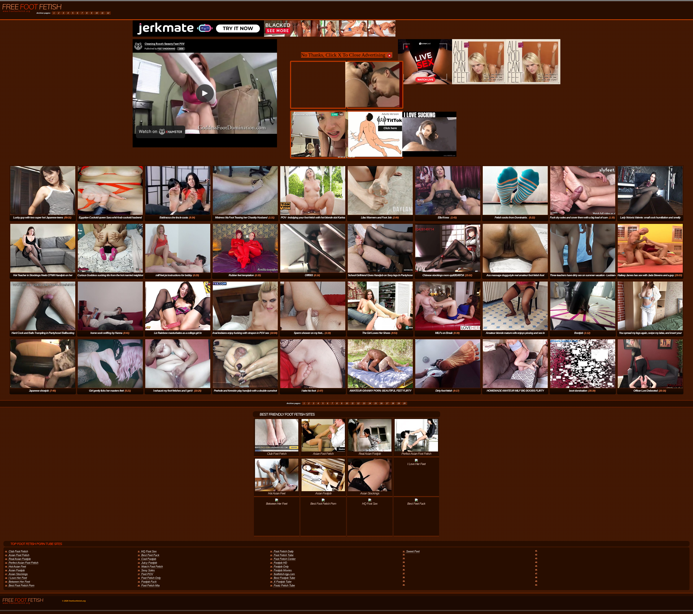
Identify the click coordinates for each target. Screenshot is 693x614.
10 (97, 13)
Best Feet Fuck (150, 555)
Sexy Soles (148, 570)
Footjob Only (281, 566)
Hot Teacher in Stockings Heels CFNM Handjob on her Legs (42, 278)
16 (381, 403)
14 (370, 403)
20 (404, 403)
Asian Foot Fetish (19, 555)
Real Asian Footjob (20, 558)
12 (108, 13)
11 (102, 13)
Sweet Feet (413, 551)
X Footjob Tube (282, 581)
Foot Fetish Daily (284, 551)
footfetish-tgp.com (284, 574)
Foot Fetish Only (151, 577)
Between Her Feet (19, 581)
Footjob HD (280, 562)
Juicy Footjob (149, 562)
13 (364, 403)
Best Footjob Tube (284, 577)
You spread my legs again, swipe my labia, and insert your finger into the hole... (650, 335)
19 (399, 403)
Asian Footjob (17, 570)
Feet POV (147, 574)
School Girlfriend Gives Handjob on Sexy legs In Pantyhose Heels (380, 278)
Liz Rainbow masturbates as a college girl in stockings (178, 335)
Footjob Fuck (149, 581)
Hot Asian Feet (17, 566)
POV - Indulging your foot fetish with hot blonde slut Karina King (313, 220)
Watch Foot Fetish (152, 566)
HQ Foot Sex (149, 551)
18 (393, 403)
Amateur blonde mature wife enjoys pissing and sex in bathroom (515, 335)
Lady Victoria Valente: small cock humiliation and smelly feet (650, 220)
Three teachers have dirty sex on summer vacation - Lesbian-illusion (583, 278)
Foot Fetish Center (285, 558)
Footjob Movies (283, 570)
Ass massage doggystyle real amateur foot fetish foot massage (515, 278)
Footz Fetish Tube (284, 585)
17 (387, 403)
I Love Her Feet (18, 577)
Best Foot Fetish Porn (21, 585)
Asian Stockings (18, 574)
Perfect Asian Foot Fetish (23, 562)
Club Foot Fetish (18, 551)
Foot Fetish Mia (150, 585)
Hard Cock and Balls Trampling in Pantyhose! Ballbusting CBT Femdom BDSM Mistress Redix (43, 335)
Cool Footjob (148, 558)
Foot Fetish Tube (283, 555)
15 (375, 403)
